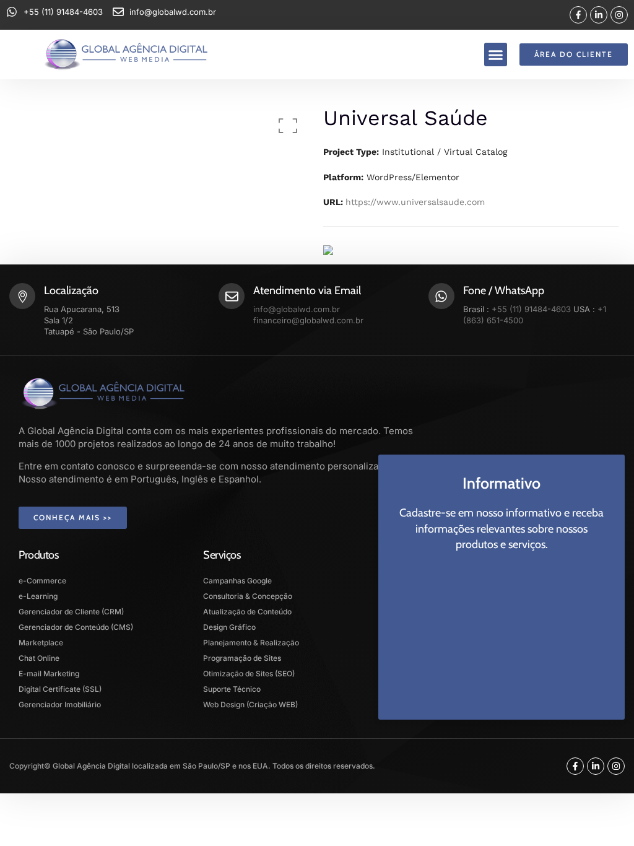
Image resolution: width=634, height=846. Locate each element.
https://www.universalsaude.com (415, 202)
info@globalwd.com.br (296, 309)
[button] (496, 54)
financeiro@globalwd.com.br (308, 320)
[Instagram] (619, 15)
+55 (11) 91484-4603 (531, 309)
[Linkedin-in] (598, 15)
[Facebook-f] (578, 15)
